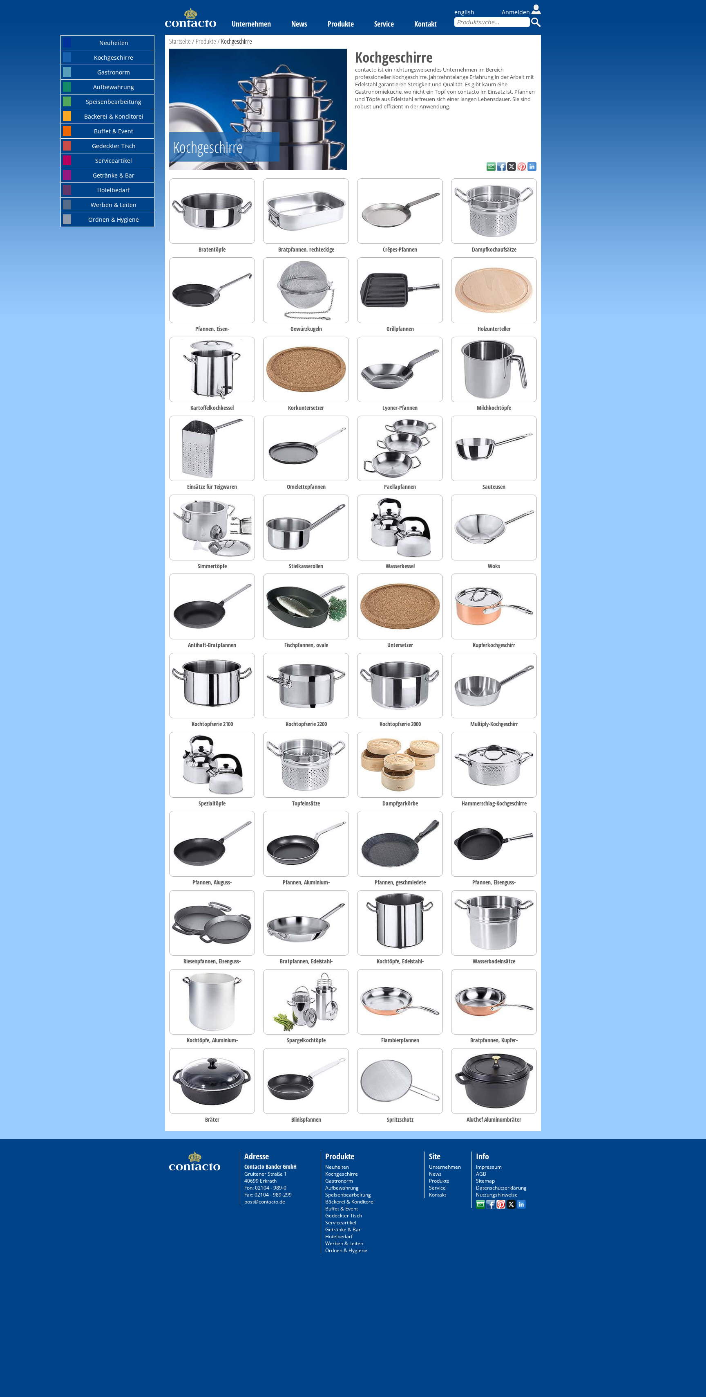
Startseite (180, 41)
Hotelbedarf (113, 190)
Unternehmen (251, 24)
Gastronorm (113, 72)
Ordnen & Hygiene (113, 219)
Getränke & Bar (113, 175)
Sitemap (485, 1180)
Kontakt (425, 24)
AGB (481, 1173)
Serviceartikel (113, 160)
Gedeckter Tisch (114, 146)
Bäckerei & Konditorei (113, 116)
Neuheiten (113, 43)
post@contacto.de (264, 1201)
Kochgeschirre (113, 57)
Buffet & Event (113, 131)
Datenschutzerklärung (501, 1187)
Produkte (341, 24)
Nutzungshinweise (497, 1194)
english (464, 12)
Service (384, 24)
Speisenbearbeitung (113, 102)
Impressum (489, 1166)
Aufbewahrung (113, 87)
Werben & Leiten (113, 205)
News (299, 24)
